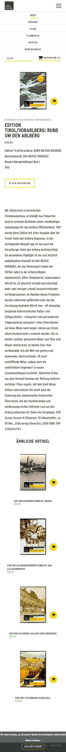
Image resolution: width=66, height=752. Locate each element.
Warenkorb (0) (52, 57)
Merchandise (33, 49)
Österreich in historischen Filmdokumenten (28, 119)
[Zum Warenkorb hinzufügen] (54, 101)
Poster (33, 42)
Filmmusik (33, 35)
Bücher (33, 22)
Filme (33, 28)
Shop (33, 15)
